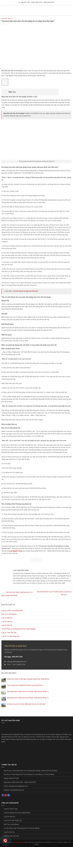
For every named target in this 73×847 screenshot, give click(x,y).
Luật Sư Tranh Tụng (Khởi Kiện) (12, 610)
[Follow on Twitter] (8, 795)
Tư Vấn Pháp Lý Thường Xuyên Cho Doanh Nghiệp (18, 629)
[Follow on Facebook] (3, 795)
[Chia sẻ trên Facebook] (33, 560)
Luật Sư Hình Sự (7, 621)
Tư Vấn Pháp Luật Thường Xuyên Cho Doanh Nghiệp (21, 828)
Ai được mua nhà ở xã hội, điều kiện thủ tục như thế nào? (26, 704)
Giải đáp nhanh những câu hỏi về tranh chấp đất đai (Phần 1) (27, 698)
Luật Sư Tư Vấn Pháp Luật (10, 636)
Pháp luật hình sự (7, 18)
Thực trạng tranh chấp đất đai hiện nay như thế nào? (25, 685)
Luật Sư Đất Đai (6, 618)
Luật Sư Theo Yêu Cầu (8, 633)
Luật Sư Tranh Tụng (10, 809)
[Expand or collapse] (3, 91)
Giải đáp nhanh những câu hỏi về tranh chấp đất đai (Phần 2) (27, 691)
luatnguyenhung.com (17, 790)
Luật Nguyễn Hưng (18, 842)
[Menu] (2, 10)
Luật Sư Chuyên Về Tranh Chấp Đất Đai (17, 813)
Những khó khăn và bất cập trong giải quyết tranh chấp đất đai (28, 679)
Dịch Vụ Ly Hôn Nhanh (9, 614)
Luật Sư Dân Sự (6, 625)
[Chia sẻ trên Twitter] (36, 560)
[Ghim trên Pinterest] (40, 560)
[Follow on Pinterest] (5, 795)
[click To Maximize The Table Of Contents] (4, 82)
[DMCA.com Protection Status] (15, 752)
